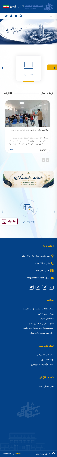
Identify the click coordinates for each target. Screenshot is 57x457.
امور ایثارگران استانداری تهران (42, 364)
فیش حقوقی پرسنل (46, 386)
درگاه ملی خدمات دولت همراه (42, 333)
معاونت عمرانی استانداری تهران (41, 323)
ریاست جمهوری (47, 359)
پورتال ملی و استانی (46, 313)
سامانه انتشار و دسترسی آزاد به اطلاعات (38, 308)
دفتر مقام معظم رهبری (45, 354)
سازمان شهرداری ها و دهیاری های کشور (38, 328)
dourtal (18, 453)
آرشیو (6, 93)
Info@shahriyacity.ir (35, 277)
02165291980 (40, 263)
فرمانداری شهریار (47, 318)
